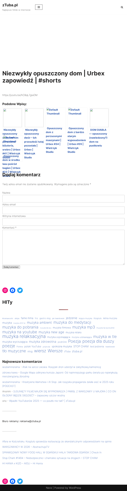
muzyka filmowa (62, 327)
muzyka (7, 322)
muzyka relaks (73, 332)
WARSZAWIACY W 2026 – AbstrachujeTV (25, 446)
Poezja (74, 341)
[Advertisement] (63, 37)
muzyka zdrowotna (42, 341)
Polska (20, 346)
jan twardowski (58, 318)
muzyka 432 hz (19, 323)
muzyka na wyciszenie (105, 328)
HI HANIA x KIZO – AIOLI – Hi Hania (22, 463)
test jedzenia (97, 346)
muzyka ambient (39, 322)
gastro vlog (44, 318)
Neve (49, 487)
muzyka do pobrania (20, 327)
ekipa (17, 318)
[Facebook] (12, 290)
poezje (8, 346)
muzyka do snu (45, 328)
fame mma (27, 318)
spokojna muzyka (62, 346)
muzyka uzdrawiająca (82, 337)
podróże (62, 342)
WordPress (75, 487)
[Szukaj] (122, 7)
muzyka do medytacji (72, 322)
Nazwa (6, 192)
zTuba (67, 351)
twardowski (110, 347)
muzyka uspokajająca (58, 337)
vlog (30, 351)
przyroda (46, 346)
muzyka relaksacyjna (24, 336)
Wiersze (55, 351)
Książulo (98, 318)
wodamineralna (11, 366)
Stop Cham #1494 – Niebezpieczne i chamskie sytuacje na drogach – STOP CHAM (50, 457)
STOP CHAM (81, 346)
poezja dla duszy (98, 341)
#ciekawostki (7, 318)
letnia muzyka (110, 318)
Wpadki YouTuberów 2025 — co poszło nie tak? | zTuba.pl (42, 400)
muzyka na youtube (19, 332)
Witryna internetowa (14, 216)
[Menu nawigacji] (38, 7)
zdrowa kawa (10, 372)
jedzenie (71, 318)
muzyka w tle (105, 337)
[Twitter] (20, 290)
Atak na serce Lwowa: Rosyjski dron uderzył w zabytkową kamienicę (61, 366)
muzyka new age (51, 332)
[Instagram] (5, 290)
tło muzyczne (14, 351)
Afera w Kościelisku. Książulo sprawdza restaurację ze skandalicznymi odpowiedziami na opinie (57, 441)
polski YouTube (32, 346)
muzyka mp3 (83, 327)
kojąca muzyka (85, 318)
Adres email (9, 204)
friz (36, 318)
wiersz (40, 351)
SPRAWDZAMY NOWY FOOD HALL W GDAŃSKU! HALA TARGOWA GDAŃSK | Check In (51, 452)
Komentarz (9, 227)
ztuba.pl (77, 351)
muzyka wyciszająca (14, 341)
